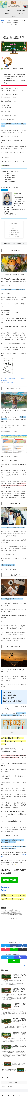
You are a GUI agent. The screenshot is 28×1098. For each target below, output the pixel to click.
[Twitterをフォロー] (7, 957)
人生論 (3, 907)
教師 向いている (16, 912)
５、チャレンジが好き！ (14, 236)
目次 (12, 223)
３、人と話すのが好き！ (14, 232)
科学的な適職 (10, 382)
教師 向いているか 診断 (7, 914)
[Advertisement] (14, 29)
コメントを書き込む (14, 1082)
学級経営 (16, 910)
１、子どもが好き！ (13, 228)
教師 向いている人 (17, 914)
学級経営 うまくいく (6, 912)
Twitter (4, 890)
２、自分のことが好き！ (14, 230)
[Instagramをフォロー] (20, 957)
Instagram (5, 887)
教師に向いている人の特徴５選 (14, 226)
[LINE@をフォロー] (14, 961)
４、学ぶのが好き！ (13, 234)
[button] (25, 506)
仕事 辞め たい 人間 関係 (7, 910)
